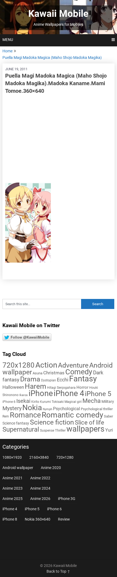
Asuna (37, 373)
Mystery (11, 408)
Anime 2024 (40, 488)
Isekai (23, 401)
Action (46, 365)
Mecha (91, 400)
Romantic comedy (72, 414)
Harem (35, 386)
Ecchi (62, 379)
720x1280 (18, 365)
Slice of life (89, 422)
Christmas (53, 372)
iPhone (41, 393)
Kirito (35, 402)
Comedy (78, 372)
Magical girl (73, 402)
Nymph (47, 409)
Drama (30, 379)
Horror (82, 387)
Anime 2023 (12, 488)
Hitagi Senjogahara (61, 388)
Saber (108, 416)
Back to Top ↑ (58, 571)
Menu (7, 39)
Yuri (109, 430)
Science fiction (52, 422)
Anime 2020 (51, 468)
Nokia (32, 407)
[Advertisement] (58, 138)
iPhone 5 (98, 394)
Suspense (47, 430)
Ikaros (23, 395)
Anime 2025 (12, 498)
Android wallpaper (17, 468)
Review (64, 519)
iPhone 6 (9, 402)
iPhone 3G (66, 498)
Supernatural (20, 429)
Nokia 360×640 (37, 519)
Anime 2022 (40, 478)
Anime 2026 (40, 498)
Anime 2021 (12, 478)
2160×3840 (39, 457)
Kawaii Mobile (58, 13)
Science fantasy (15, 423)
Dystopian (48, 380)
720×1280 (64, 457)
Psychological (66, 408)
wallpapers (85, 428)
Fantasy (83, 378)
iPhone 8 (9, 519)
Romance (25, 415)
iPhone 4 (69, 393)
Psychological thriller (97, 409)
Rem (5, 416)
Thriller (60, 430)
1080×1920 (12, 457)
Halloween (13, 387)
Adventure (73, 365)
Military (107, 401)
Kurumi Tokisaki (52, 402)
